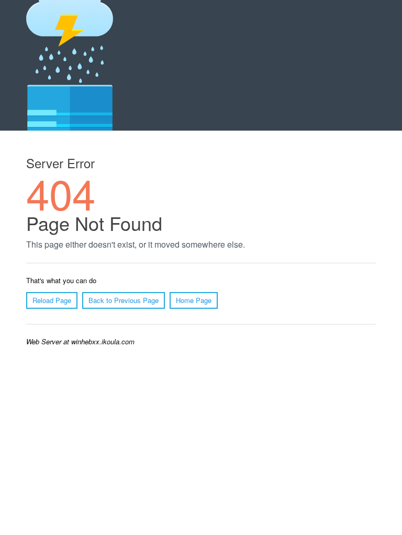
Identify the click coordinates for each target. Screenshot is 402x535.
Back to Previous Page (123, 300)
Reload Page (51, 300)
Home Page (193, 300)
